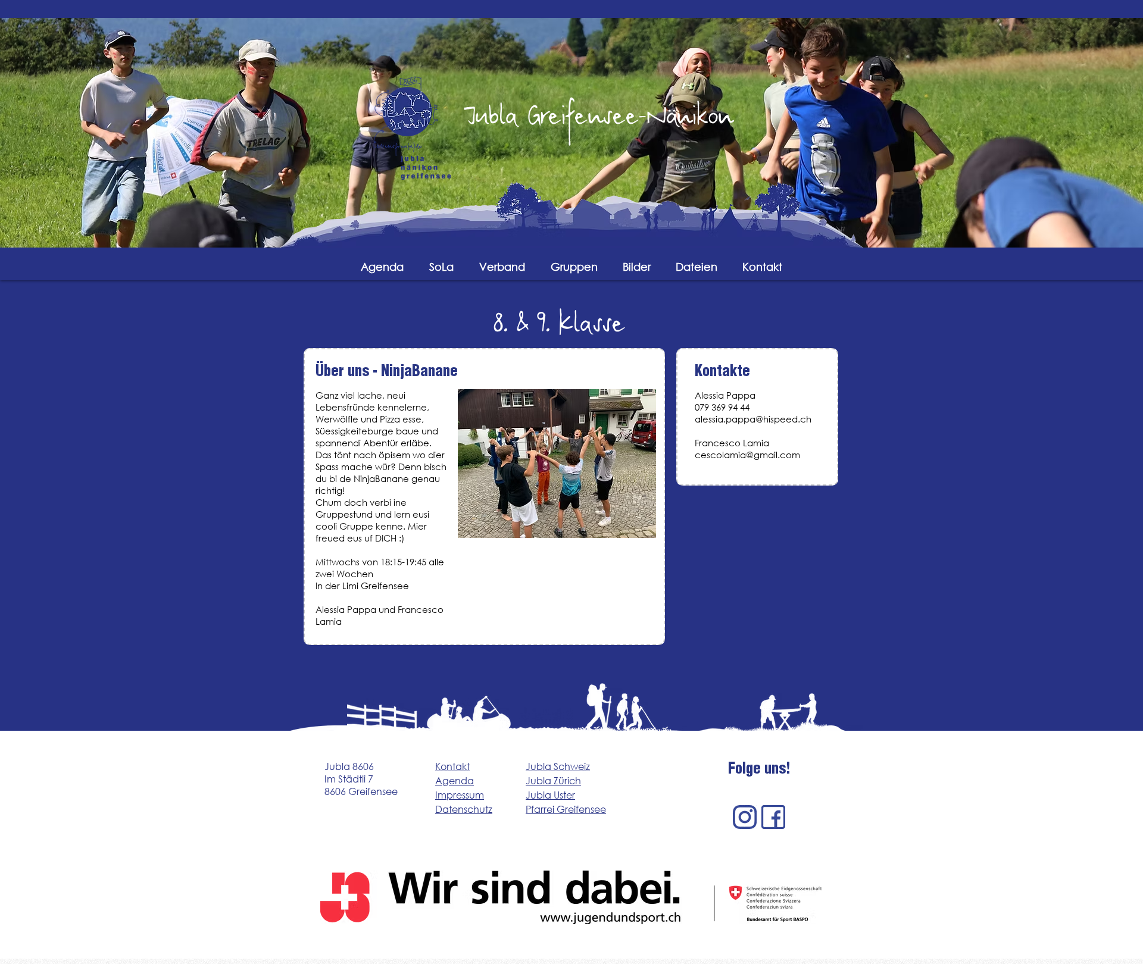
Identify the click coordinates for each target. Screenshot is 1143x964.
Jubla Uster (550, 794)
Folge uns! (759, 770)
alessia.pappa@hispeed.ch (753, 419)
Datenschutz (463, 809)
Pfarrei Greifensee (566, 809)
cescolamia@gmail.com (747, 455)
